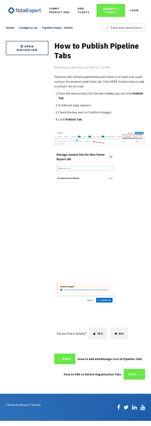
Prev (66, 359)
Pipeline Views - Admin (57, 28)
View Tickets (83, 10)
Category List (28, 28)
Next (132, 374)
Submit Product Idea (59, 10)
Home (10, 28)
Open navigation (27, 48)
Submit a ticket (111, 10)
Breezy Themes (30, 405)
